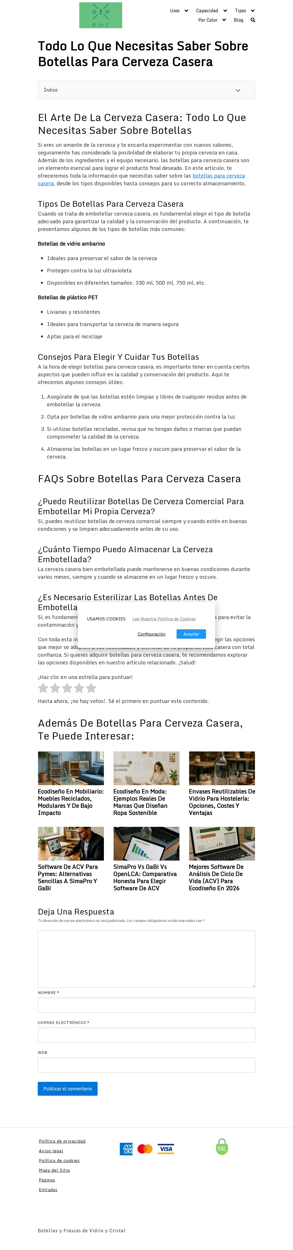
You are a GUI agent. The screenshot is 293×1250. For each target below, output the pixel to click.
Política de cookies (59, 1160)
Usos (175, 10)
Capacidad (207, 10)
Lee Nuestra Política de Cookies (164, 619)
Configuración (151, 634)
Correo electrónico (64, 1023)
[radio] (43, 689)
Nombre (48, 993)
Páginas (47, 1180)
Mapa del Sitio (54, 1170)
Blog (238, 20)
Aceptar (191, 634)
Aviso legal (51, 1150)
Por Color (207, 20)
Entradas (48, 1189)
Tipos (240, 10)
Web (42, 1053)
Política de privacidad (62, 1141)
